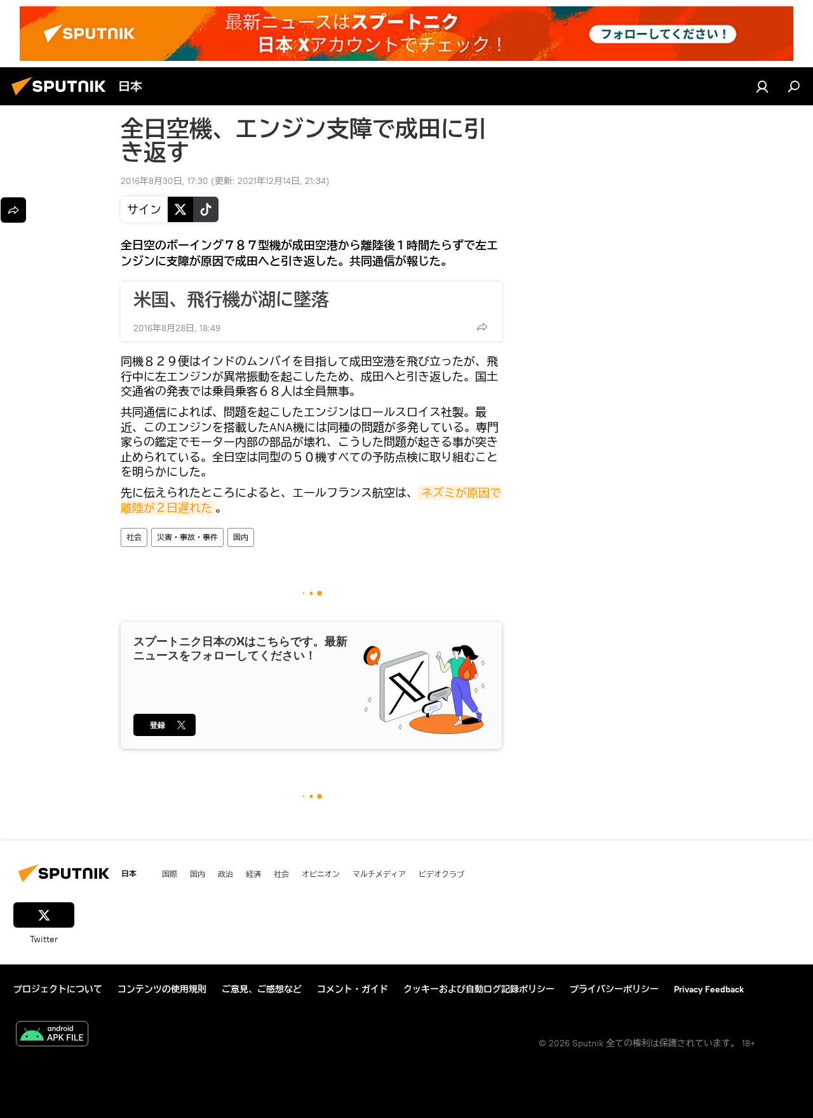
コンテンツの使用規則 (162, 989)
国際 (169, 873)
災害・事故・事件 (187, 537)
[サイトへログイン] (762, 86)
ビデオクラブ (441, 873)
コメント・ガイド (352, 989)
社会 (134, 537)
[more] (482, 326)
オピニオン (321, 873)
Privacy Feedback (709, 989)
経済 (253, 873)
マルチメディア (379, 873)
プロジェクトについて (57, 989)
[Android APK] (52, 1035)
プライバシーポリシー (614, 989)
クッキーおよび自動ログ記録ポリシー (478, 989)
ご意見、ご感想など (262, 989)
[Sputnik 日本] (62, 97)
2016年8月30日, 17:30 (164, 181)
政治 (225, 873)
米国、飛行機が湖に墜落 (231, 299)
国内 (240, 537)
